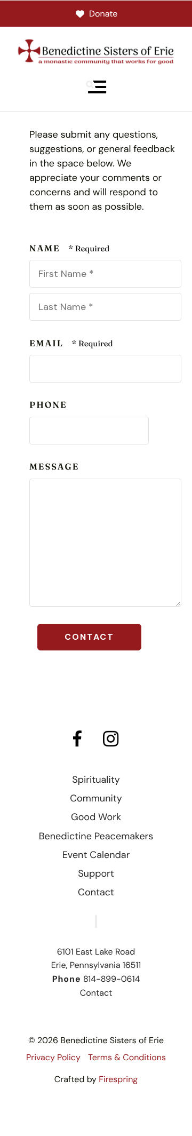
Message (54, 467)
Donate (103, 13)
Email (47, 343)
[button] (96, 87)
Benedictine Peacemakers (96, 836)
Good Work (96, 817)
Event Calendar (96, 854)
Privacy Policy (53, 1057)
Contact (96, 892)
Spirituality (96, 779)
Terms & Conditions (127, 1057)
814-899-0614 (111, 978)
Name (46, 248)
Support (96, 873)
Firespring (118, 1079)
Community (96, 798)
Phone (48, 405)
